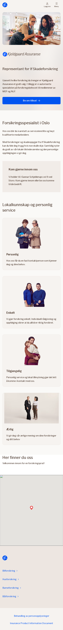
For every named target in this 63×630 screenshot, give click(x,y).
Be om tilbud (30, 100)
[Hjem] (4, 4)
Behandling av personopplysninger (31, 615)
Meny (56, 6)
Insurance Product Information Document (31, 623)
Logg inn (47, 6)
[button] (31, 508)
